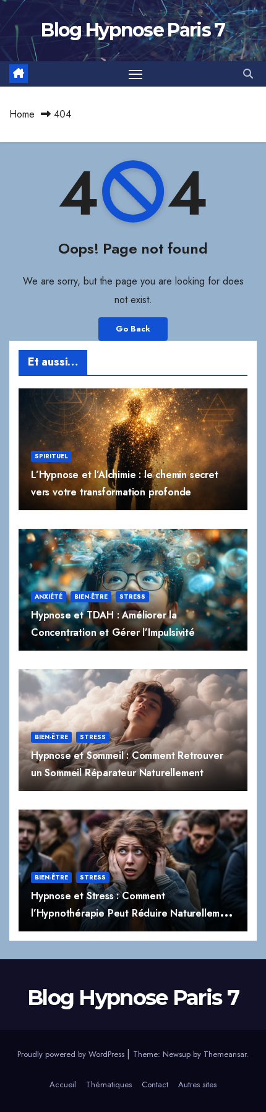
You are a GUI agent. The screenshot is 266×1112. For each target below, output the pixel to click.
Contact (155, 1084)
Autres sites (197, 1084)
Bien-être (91, 596)
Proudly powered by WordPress (72, 1054)
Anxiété (48, 596)
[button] (248, 74)
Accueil (62, 1084)
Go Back (133, 329)
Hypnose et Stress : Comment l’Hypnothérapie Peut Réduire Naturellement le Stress (133, 913)
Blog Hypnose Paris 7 (133, 30)
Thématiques (109, 1084)
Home (22, 114)
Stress (132, 596)
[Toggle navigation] (135, 74)
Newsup (177, 1054)
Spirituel (51, 456)
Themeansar (225, 1054)
